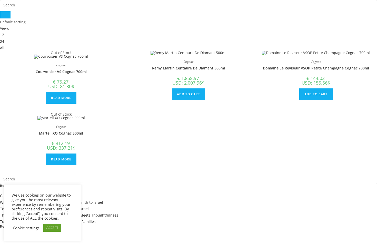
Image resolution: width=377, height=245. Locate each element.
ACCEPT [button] (52, 227)
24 (2, 41)
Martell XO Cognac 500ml (61, 133)
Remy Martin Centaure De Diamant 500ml (188, 68)
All (2, 47)
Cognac (61, 65)
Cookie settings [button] (26, 228)
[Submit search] (5, 15)
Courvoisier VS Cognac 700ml (61, 71)
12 (2, 34)
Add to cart (188, 94)
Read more (61, 98)
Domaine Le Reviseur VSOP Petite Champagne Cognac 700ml (316, 68)
